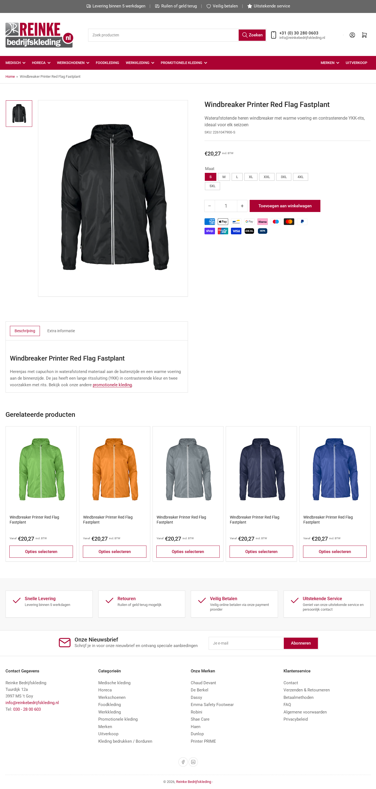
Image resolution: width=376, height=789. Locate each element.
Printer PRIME (203, 741)
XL (251, 177)
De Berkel (199, 690)
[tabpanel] (97, 371)
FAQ (287, 704)
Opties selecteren (41, 551)
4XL (301, 177)
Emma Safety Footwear (212, 704)
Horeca (39, 63)
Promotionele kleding (118, 719)
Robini (196, 712)
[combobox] (177, 35)
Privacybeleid (296, 719)
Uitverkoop (356, 63)
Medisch (13, 63)
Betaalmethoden (299, 697)
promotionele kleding (112, 384)
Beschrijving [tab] (25, 331)
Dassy (196, 697)
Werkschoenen (71, 63)
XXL (267, 177)
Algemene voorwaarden (305, 712)
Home (10, 76)
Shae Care (200, 719)
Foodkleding (107, 63)
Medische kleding (114, 682)
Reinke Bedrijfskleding (193, 782)
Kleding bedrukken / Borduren (125, 741)
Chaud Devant (203, 682)
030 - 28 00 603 (27, 709)
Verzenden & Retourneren (307, 690)
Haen (195, 726)
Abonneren (301, 643)
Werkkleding (137, 63)
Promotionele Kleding (181, 63)
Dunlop (197, 733)
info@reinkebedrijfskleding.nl (32, 702)
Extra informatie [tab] (61, 331)
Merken (327, 63)
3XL (284, 177)
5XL (212, 186)
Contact (291, 682)
